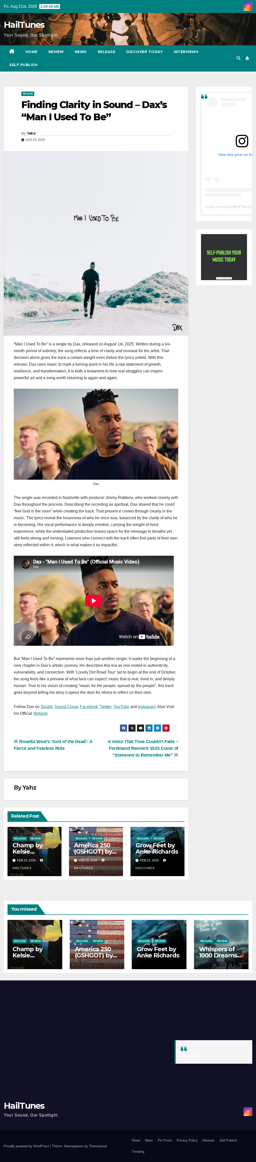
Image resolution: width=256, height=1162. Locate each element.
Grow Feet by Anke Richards (157, 848)
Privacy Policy (187, 1140)
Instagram (147, 707)
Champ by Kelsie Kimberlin (27, 851)
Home (32, 52)
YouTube (121, 707)
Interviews (186, 52)
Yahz (31, 133)
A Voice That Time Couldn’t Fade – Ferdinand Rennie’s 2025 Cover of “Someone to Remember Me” (143, 748)
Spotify (46, 707)
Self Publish (23, 65)
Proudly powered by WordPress (27, 1146)
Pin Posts (165, 1140)
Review (56, 52)
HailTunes (24, 25)
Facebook (89, 707)
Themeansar (98, 1146)
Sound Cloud (66, 707)
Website (40, 713)
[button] (238, 58)
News (81, 52)
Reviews (208, 1140)
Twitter (105, 707)
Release (107, 52)
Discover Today (144, 52)
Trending (138, 1151)
